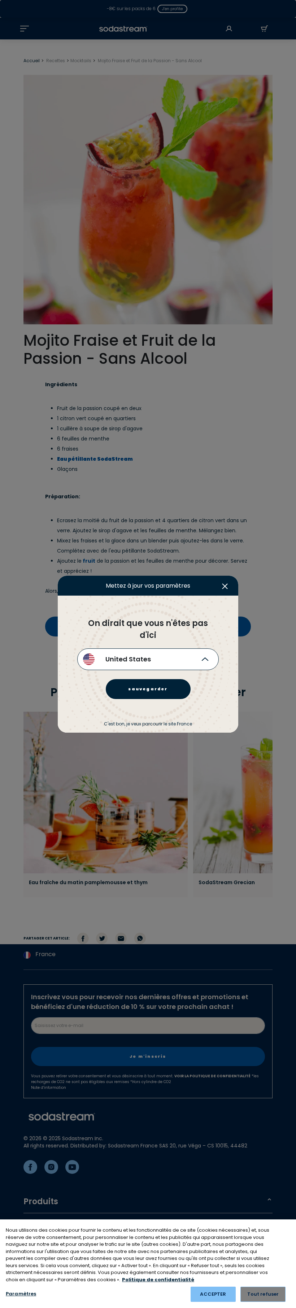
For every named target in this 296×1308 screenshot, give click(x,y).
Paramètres (21, 1293)
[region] (148, 1263)
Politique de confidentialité (158, 1279)
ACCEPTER (213, 1294)
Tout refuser (263, 1294)
